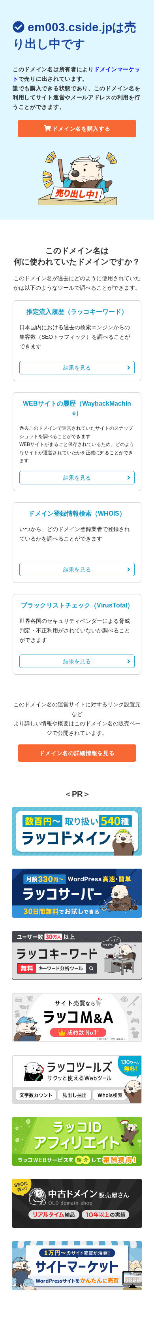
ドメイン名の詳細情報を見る (77, 753)
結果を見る (77, 367)
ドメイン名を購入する (82, 128)
